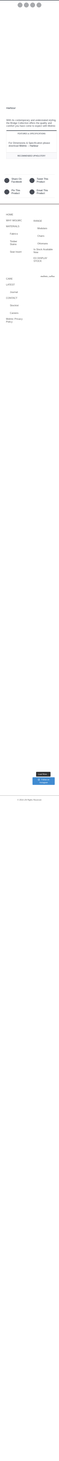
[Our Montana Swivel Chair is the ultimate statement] (43, 563)
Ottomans (42, 243)
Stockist (14, 305)
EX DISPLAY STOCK (40, 259)
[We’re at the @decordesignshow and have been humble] (43, 636)
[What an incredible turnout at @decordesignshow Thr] (43, 611)
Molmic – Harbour (28, 145)
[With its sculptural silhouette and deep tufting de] (43, 392)
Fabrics (14, 233)
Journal (14, 292)
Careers (14, 313)
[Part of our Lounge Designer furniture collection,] (43, 733)
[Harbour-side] (29, 65)
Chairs (40, 236)
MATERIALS (12, 226)
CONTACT (11, 298)
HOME (9, 214)
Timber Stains (13, 243)
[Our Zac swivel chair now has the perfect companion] (43, 660)
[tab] (31, 133)
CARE (9, 278)
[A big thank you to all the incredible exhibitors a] (43, 441)
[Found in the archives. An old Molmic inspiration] (43, 295)
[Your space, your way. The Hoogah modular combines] (43, 489)
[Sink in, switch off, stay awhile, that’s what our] (43, 757)
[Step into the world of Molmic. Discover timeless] (43, 684)
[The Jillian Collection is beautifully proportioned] (43, 319)
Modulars (42, 228)
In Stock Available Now (43, 251)
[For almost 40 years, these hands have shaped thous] (43, 416)
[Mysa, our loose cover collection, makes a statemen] (43, 465)
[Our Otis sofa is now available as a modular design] (43, 538)
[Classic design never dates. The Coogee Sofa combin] (43, 514)
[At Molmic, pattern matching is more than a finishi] (43, 587)
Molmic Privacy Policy (14, 320)
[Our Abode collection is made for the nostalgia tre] (43, 368)
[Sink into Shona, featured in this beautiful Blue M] (43, 343)
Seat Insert (16, 251)
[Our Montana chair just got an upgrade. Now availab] (43, 709)
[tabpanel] (31, 144)
